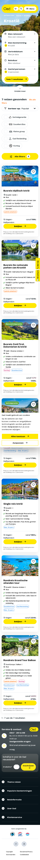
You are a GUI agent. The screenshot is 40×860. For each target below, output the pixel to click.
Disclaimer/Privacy (26, 852)
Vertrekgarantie (19, 117)
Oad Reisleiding (19, 138)
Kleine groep (19, 131)
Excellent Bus (19, 124)
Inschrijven (28, 765)
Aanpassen (18, 443)
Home (18, 15)
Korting (16, 146)
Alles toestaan (18, 436)
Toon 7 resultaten (14, 79)
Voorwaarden (10, 854)
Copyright (9, 852)
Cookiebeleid (24, 854)
